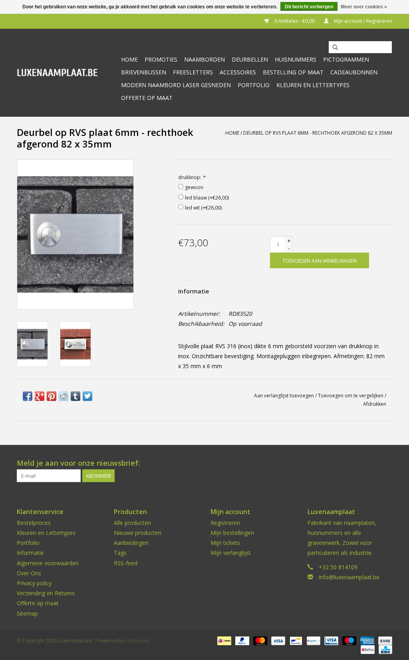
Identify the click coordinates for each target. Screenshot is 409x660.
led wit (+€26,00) (203, 207)
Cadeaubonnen (353, 72)
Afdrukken (374, 404)
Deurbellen (250, 59)
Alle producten (132, 522)
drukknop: (191, 177)
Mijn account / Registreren (362, 21)
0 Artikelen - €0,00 (294, 21)
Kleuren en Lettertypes (46, 532)
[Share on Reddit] (63, 396)
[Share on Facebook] (27, 396)
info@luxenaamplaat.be (349, 577)
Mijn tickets (225, 542)
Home (129, 59)
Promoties (161, 59)
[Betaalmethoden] (223, 640)
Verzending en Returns (46, 593)
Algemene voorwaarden (48, 563)
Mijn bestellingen (232, 532)
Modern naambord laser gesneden (176, 85)
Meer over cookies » (364, 7)
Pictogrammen (346, 59)
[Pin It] (51, 396)
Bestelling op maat (293, 72)
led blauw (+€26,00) (207, 197)
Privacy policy (34, 583)
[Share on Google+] (39, 396)
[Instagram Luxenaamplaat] (385, 463)
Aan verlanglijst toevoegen (284, 395)
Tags (120, 552)
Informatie (193, 291)
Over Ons (29, 573)
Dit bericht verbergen (309, 7)
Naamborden (204, 59)
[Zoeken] (335, 47)
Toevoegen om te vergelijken (351, 395)
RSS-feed (125, 563)
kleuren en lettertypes (312, 85)
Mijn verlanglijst (230, 552)
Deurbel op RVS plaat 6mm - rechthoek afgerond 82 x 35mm (317, 133)
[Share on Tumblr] (75, 396)
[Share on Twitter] (87, 396)
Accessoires (238, 72)
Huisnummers (295, 59)
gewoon (194, 187)
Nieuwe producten (137, 532)
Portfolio (254, 85)
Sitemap (27, 613)
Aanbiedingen (131, 542)
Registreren (225, 522)
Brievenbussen (143, 72)
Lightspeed (137, 640)
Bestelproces (34, 522)
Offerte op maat (147, 98)
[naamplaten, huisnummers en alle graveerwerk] (66, 72)
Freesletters (193, 72)
